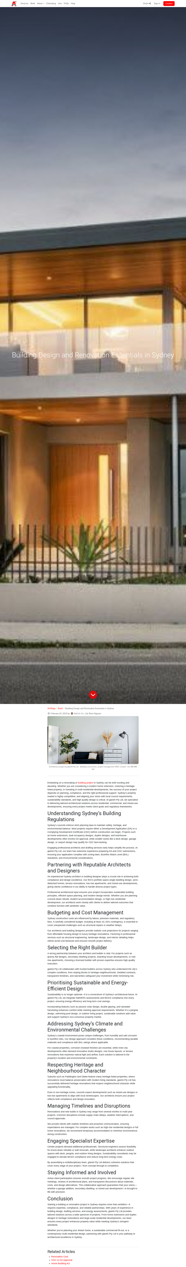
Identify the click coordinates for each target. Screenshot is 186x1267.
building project (85, 782)
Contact (169, 3)
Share (146, 3)
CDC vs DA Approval (61, 1260)
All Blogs (51, 708)
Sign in (157, 3)
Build (60, 708)
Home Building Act (60, 1263)
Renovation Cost (59, 1256)
